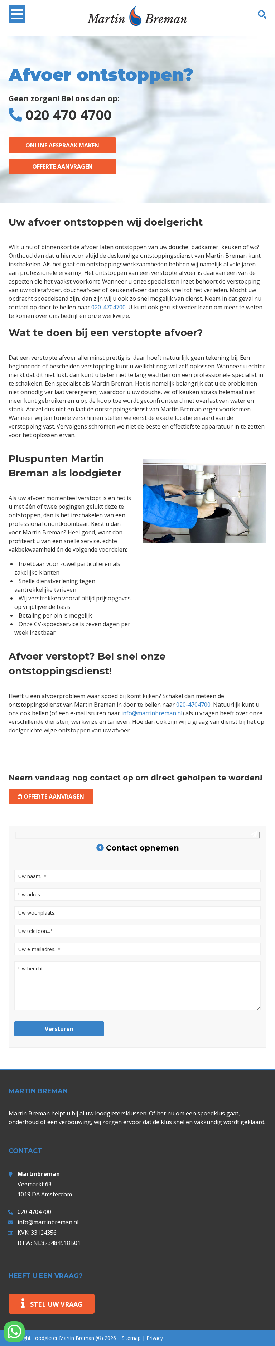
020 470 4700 (69, 114)
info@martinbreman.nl (151, 713)
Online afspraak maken (62, 145)
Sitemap (131, 1338)
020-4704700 (108, 307)
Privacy (154, 1338)
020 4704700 (34, 1212)
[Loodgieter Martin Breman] (137, 21)
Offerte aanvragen (62, 166)
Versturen (59, 1029)
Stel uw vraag (56, 1304)
